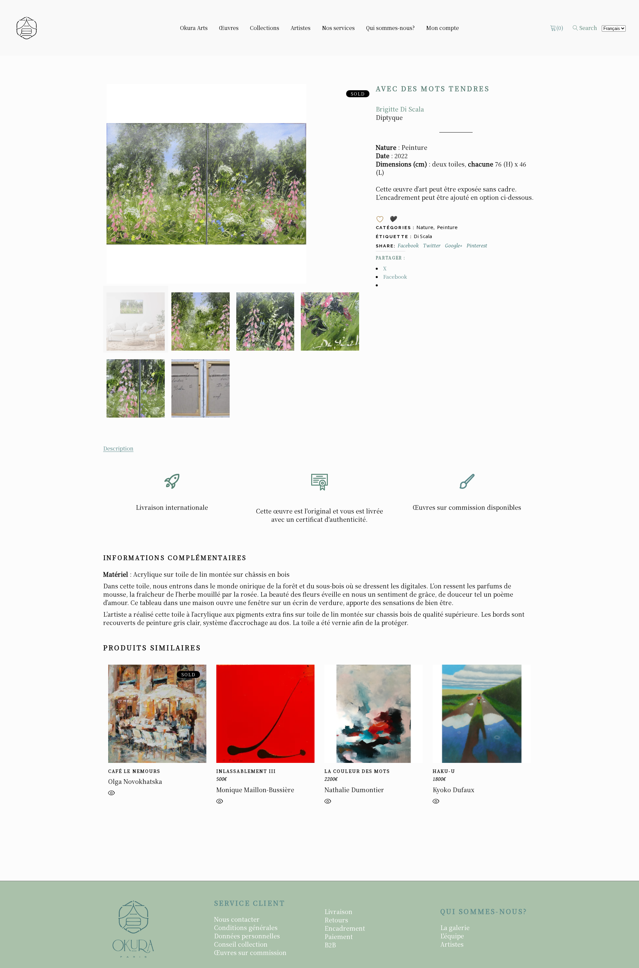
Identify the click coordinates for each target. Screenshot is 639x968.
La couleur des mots (357, 771)
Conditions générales (246, 927)
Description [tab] (118, 448)
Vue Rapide (111, 794)
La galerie (455, 927)
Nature (424, 227)
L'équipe (452, 935)
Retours (336, 919)
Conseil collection (241, 944)
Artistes (452, 944)
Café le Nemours (134, 771)
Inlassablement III (246, 771)
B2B (330, 944)
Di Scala (423, 236)
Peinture (447, 227)
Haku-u (444, 771)
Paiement (338, 936)
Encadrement (344, 928)
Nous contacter (237, 919)
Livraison (338, 911)
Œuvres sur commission (250, 952)
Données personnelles (247, 935)
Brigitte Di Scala (400, 109)
